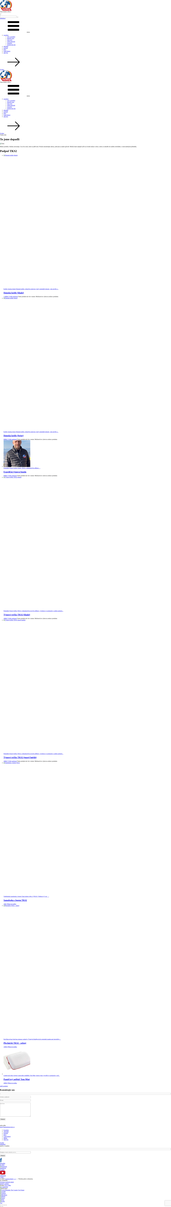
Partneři (6, 1133)
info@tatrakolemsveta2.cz (7, 1127)
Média (5, 1138)
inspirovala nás (11, 45)
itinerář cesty (10, 38)
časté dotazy (7, 51)
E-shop (2, 69)
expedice (6, 35)
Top (1, 1203)
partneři (6, 48)
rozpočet (9, 43)
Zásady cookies (4, 1183)
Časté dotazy (7, 1136)
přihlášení (2, 18)
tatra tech (9, 40)
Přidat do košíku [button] (11, 904)
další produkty (4, 1086)
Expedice (6, 1130)
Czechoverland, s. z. (10, 1179)
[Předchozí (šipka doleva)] (0, 1206)
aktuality (6, 46)
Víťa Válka (7, 1185)
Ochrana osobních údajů (7, 1182)
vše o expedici (11, 37)
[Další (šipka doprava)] (2, 1206)
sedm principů (11, 41)
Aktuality (6, 1131)
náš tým (6, 53)
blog (5, 49)
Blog (5, 1135)
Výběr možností (13, 296)
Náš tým (6, 1139)
